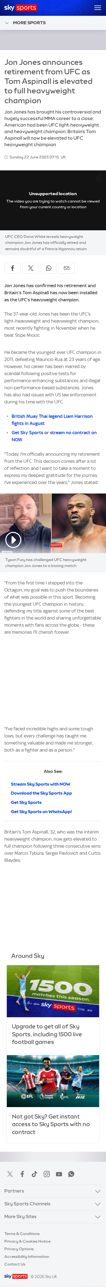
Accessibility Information (26, 1256)
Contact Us (14, 1264)
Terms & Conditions (22, 1234)
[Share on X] (31, 268)
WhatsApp (71, 1174)
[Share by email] (66, 268)
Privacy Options (19, 1249)
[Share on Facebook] (12, 268)
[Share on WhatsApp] (48, 268)
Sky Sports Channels (27, 1203)
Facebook (22, 1174)
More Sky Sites (20, 1216)
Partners (14, 1190)
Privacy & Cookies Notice (27, 1241)
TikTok (34, 1174)
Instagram (46, 1174)
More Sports (29, 22)
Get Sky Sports (27, 432)
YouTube (59, 1174)
